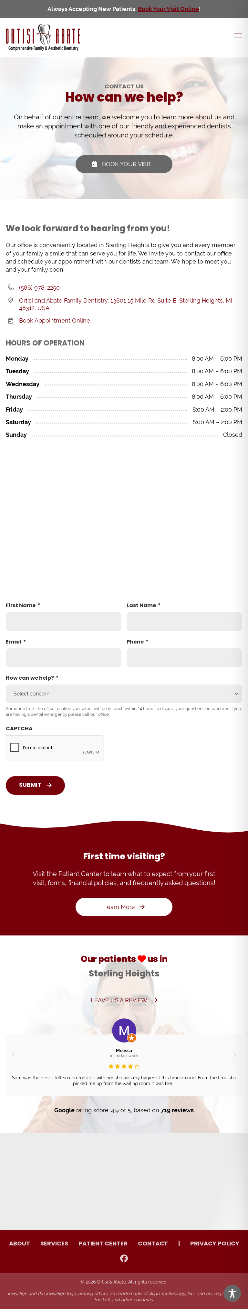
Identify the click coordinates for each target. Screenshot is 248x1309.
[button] (13, 1055)
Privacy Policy (214, 1244)
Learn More (119, 907)
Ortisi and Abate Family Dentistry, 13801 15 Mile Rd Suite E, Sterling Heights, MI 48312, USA (125, 304)
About (19, 1244)
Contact (153, 1244)
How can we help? (30, 678)
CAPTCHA (19, 729)
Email (13, 642)
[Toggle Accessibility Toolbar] (232, 1293)
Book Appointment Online (54, 320)
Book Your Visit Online (168, 8)
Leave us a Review (119, 1000)
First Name (21, 605)
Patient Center (103, 1244)
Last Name (141, 605)
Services (54, 1244)
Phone (135, 642)
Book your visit (126, 164)
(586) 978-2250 (39, 287)
